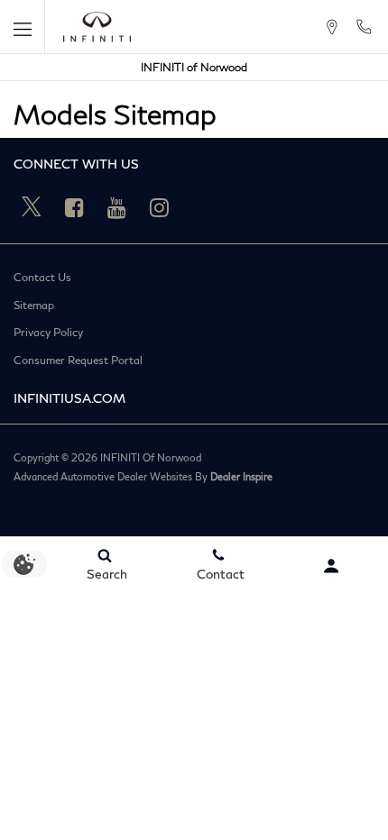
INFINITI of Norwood (194, 67)
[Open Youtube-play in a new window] (116, 207)
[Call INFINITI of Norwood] (364, 27)
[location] (331, 27)
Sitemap (34, 305)
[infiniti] (97, 27)
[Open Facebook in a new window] (74, 207)
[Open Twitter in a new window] (32, 207)
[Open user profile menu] (331, 566)
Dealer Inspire (241, 476)
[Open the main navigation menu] (22, 27)
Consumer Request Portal (78, 360)
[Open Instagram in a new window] (159, 207)
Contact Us (42, 277)
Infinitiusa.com (69, 398)
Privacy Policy (48, 332)
